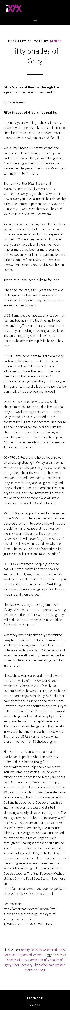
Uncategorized (22, 955)
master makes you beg (45, 967)
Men (7, 955)
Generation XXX (55, 950)
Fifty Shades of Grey (35, 56)
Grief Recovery (22, 965)
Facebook (35, 998)
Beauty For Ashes (32, 950)
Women (38, 955)
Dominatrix (35, 960)
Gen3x (35, 9)
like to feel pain (44, 965)
